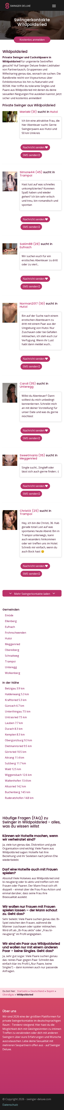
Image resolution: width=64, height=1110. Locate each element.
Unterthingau (17, 711)
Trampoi (10, 661)
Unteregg (11, 667)
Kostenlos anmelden (32, 39)
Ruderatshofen (19, 798)
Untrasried (16, 717)
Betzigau (14, 688)
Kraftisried (15, 700)
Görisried (15, 752)
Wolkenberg (12, 673)
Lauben (14, 723)
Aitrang (14, 757)
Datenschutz (10, 1105)
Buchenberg (17, 792)
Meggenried (12, 644)
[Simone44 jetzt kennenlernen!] (9, 181)
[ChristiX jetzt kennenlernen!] (9, 520)
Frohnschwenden (15, 632)
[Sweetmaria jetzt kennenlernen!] (9, 460)
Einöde (9, 615)
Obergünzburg (18, 740)
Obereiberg (12, 650)
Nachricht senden (34, 147)
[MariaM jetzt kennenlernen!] (9, 116)
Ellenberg (11, 621)
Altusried (15, 786)
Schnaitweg (12, 655)
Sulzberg (15, 763)
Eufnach (10, 627)
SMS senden (31, 155)
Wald (13, 769)
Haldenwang (17, 694)
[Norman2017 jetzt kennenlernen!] (9, 313)
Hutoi (8, 638)
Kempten (15, 734)
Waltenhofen (18, 780)
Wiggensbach (18, 775)
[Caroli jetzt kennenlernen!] (9, 393)
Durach (13, 729)
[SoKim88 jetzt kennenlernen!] (9, 248)
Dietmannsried (18, 746)
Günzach (14, 706)
